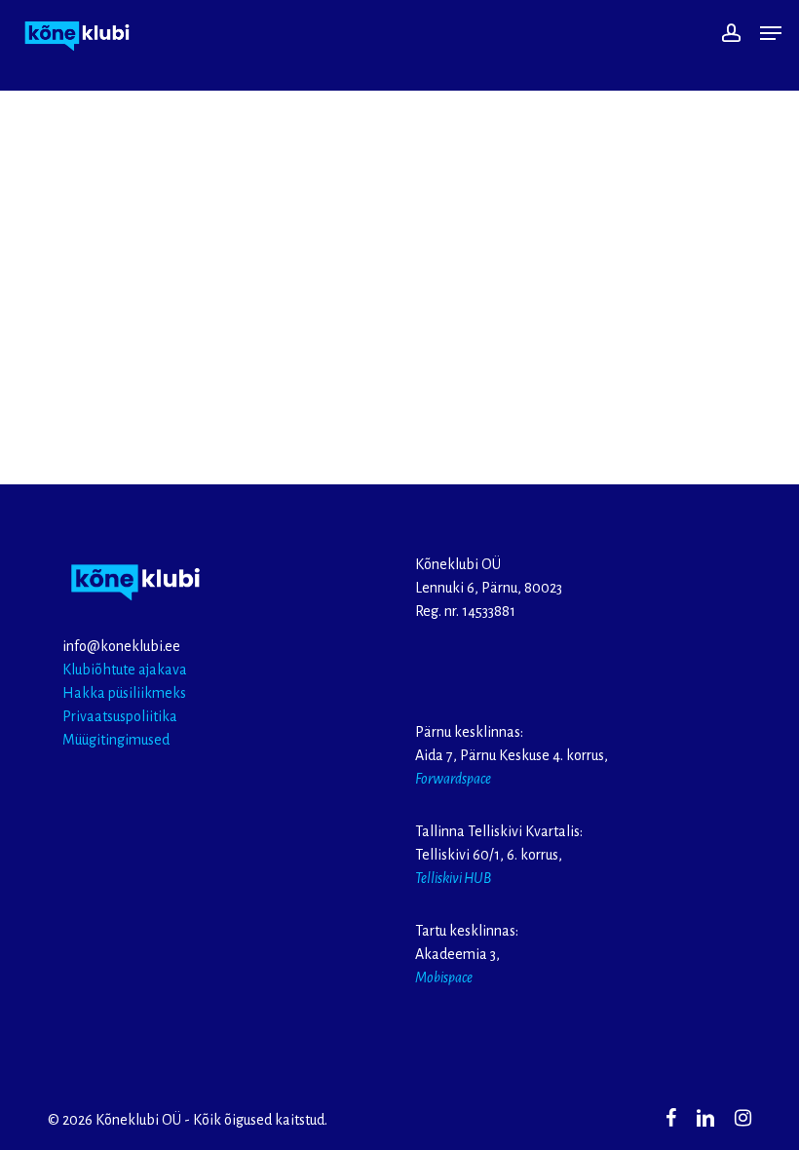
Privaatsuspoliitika (119, 716)
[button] (770, 33)
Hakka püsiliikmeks (124, 693)
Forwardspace (453, 778)
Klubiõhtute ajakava (124, 669)
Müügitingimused (116, 740)
